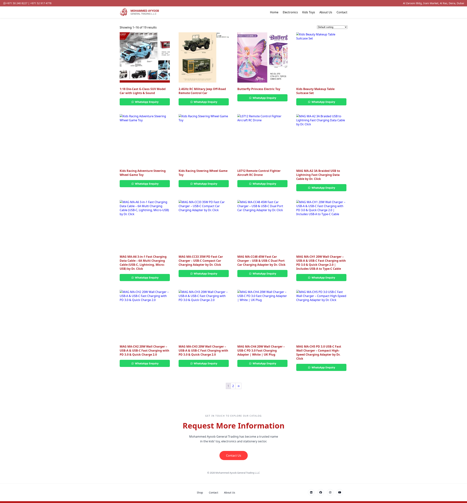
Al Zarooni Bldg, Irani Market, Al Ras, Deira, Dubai (433, 3)
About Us (325, 12)
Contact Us (233, 456)
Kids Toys (308, 12)
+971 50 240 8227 (16, 3)
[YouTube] (339, 492)
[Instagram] (330, 492)
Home (274, 12)
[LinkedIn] (311, 492)
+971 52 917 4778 (40, 3)
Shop (200, 492)
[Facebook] (320, 492)
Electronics (290, 12)
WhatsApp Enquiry (146, 102)
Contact (342, 12)
